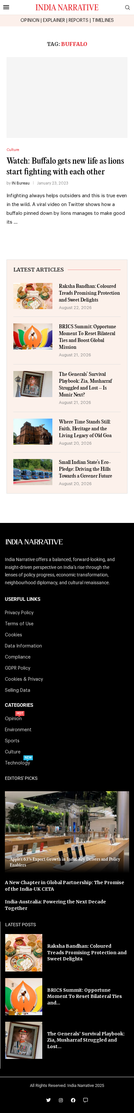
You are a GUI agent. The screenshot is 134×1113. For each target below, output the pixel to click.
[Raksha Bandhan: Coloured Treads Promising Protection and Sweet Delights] (32, 296)
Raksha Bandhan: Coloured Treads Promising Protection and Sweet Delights (89, 293)
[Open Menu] (6, 7)
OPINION (29, 20)
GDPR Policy (17, 668)
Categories (19, 705)
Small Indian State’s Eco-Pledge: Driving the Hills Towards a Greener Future (85, 469)
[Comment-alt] (85, 1100)
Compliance (18, 657)
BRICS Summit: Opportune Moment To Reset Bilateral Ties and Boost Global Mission (87, 337)
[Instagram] (60, 1100)
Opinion (13, 719)
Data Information (23, 646)
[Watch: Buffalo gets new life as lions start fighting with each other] (67, 97)
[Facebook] (73, 1100)
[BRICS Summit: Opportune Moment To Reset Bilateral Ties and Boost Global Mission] (32, 336)
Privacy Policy (19, 613)
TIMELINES (103, 20)
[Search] (127, 7)
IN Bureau (21, 183)
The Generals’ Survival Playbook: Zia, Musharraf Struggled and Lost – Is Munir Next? (85, 384)
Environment (18, 730)
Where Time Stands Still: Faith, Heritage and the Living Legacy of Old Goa (85, 429)
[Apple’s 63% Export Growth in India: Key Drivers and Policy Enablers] (67, 832)
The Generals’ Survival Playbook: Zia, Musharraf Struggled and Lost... (86, 1040)
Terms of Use (19, 624)
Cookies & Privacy (24, 679)
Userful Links (22, 599)
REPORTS (78, 20)
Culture (12, 752)
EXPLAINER (54, 20)
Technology (17, 763)
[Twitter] (48, 1100)
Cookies (13, 635)
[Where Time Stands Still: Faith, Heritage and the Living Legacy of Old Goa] (32, 432)
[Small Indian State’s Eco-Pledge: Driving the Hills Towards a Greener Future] (32, 472)
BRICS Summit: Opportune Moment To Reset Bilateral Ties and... (84, 996)
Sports (12, 741)
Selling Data (17, 690)
